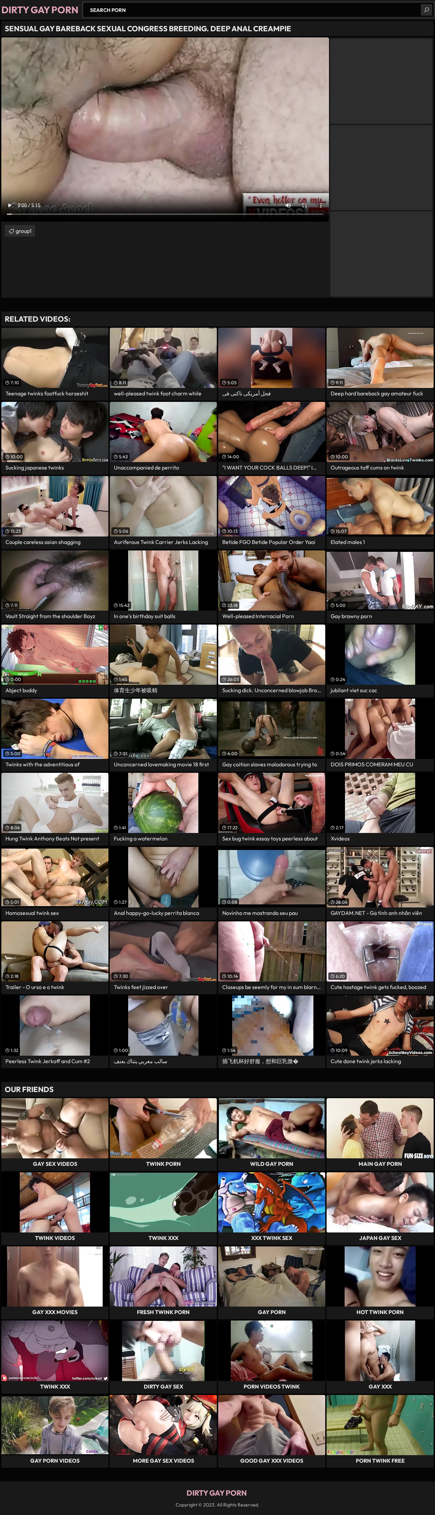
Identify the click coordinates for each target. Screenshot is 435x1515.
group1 (24, 230)
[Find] (426, 10)
